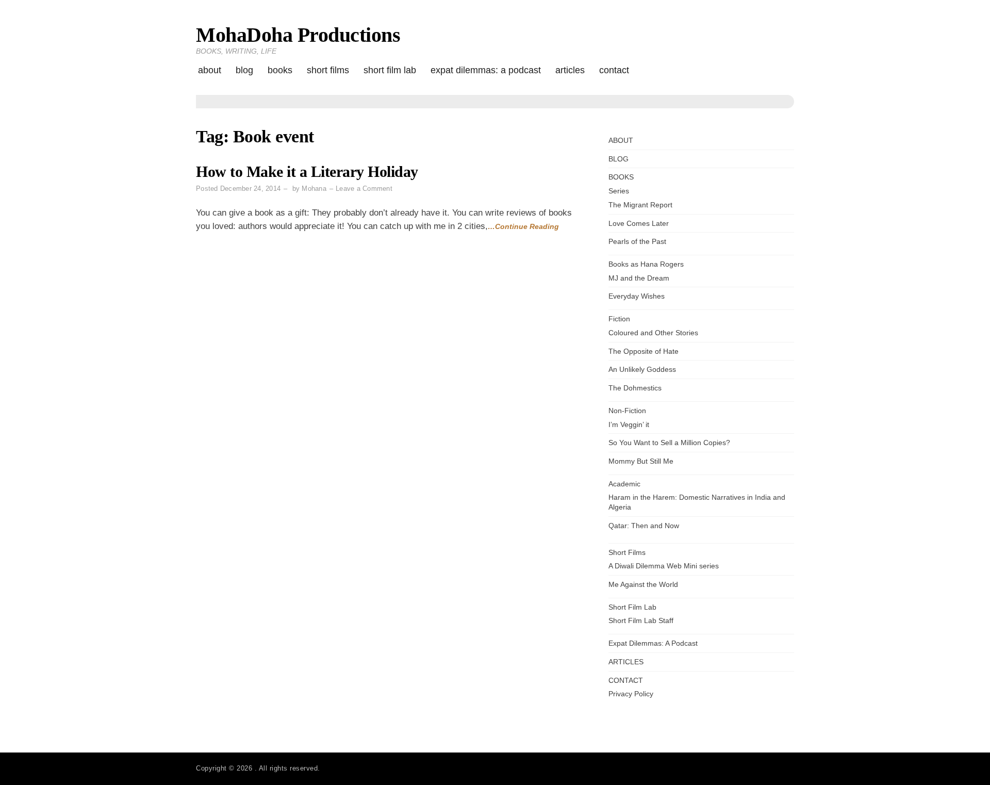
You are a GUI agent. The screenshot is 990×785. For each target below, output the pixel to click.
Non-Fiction (627, 410)
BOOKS (280, 70)
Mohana (314, 188)
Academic (624, 484)
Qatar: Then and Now (643, 525)
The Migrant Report (640, 205)
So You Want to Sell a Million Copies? (669, 442)
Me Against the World (643, 584)
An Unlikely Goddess (642, 369)
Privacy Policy (630, 694)
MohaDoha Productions (298, 34)
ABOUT (209, 70)
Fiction (619, 319)
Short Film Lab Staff (640, 620)
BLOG (244, 70)
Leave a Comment (364, 188)
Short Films (328, 70)
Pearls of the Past (637, 241)
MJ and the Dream (638, 278)
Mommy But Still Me (640, 461)
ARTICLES (570, 70)
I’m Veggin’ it (628, 424)
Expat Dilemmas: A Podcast (486, 70)
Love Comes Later (638, 223)
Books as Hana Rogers (646, 264)
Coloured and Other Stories (653, 333)
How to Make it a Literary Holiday (307, 172)
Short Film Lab (390, 70)
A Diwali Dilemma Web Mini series (663, 566)
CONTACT (614, 70)
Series (618, 191)
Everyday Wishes (636, 296)
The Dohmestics (635, 388)
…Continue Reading (523, 226)
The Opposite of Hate (643, 351)
